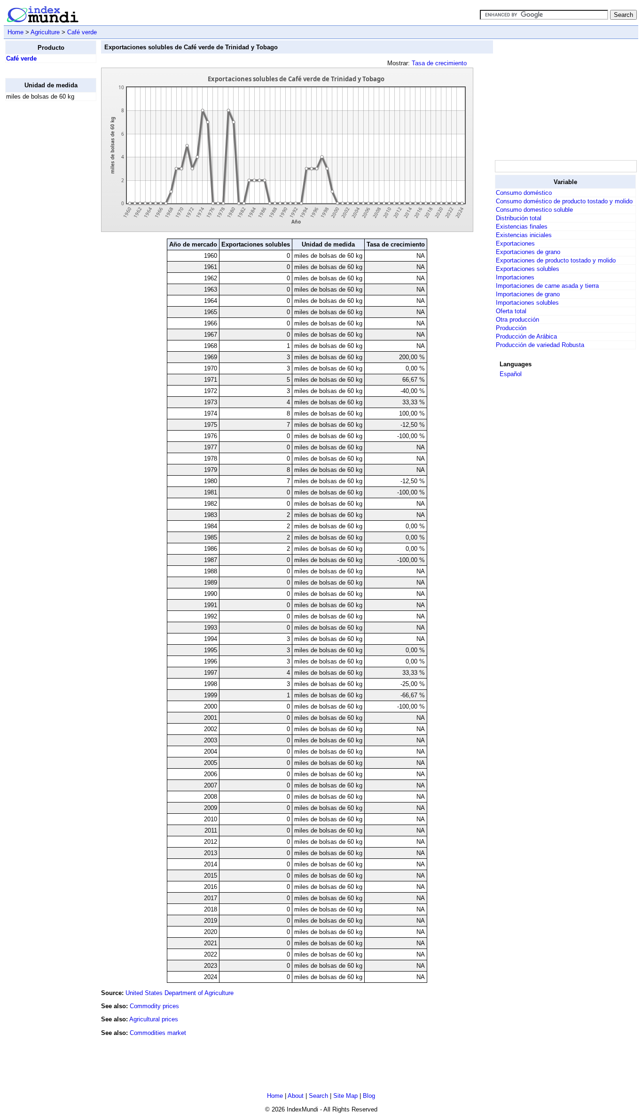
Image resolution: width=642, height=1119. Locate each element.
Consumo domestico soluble (534, 209)
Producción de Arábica (526, 336)
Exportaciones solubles (527, 268)
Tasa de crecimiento (439, 63)
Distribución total (518, 218)
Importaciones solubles (527, 302)
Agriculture (45, 32)
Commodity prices (154, 1006)
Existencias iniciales (524, 235)
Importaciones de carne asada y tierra (547, 285)
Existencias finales (522, 226)
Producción (511, 328)
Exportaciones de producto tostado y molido (556, 260)
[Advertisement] (42, 249)
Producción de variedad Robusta (540, 344)
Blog (369, 1095)
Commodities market (158, 1032)
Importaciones (515, 277)
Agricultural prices (153, 1019)
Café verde (82, 32)
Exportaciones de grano (528, 251)
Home (15, 32)
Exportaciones (515, 243)
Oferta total (511, 311)
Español (511, 374)
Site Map (345, 1095)
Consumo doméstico (524, 192)
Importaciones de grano (528, 294)
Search (318, 1095)
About (296, 1095)
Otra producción (517, 319)
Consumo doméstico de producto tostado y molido (564, 201)
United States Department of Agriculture (179, 992)
